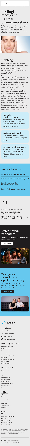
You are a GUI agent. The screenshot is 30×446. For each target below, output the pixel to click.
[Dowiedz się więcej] (7, 243)
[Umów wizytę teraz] (7, 291)
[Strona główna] (6, 7)
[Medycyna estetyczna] (19, 7)
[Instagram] (2, 336)
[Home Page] (6, 3)
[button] (25, 3)
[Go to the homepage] (9, 323)
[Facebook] (2, 331)
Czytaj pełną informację (12, 433)
